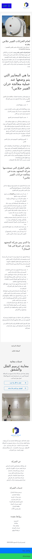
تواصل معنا (16, 525)
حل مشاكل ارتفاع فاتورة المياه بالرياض (16, 466)
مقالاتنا (16, 523)
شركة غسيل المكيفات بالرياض (16, 475)
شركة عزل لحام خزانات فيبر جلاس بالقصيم (17, 47)
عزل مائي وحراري (16, 499)
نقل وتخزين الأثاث (16, 508)
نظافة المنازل (16, 506)
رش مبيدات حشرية (16, 497)
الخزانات (11, 194)
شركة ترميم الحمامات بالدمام (16, 470)
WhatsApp (26, 556)
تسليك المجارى (16, 494)
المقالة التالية (16, 351)
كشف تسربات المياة (16, 504)
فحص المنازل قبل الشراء (16, 502)
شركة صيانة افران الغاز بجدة (16, 473)
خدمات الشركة (16, 528)
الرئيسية (16, 521)
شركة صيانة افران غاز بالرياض (16, 478)
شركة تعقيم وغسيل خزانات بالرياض (16, 480)
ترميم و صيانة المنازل (16, 492)
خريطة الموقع (16, 530)
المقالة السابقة (15, 346)
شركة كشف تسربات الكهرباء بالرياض (16, 468)
